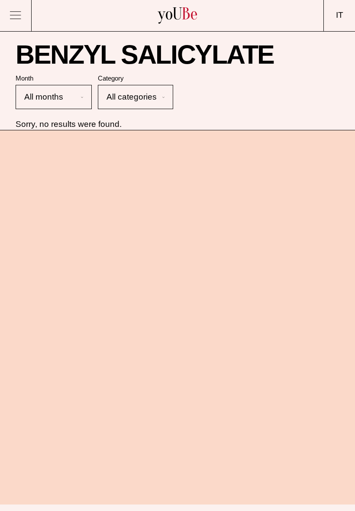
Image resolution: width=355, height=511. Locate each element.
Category (111, 78)
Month (24, 78)
